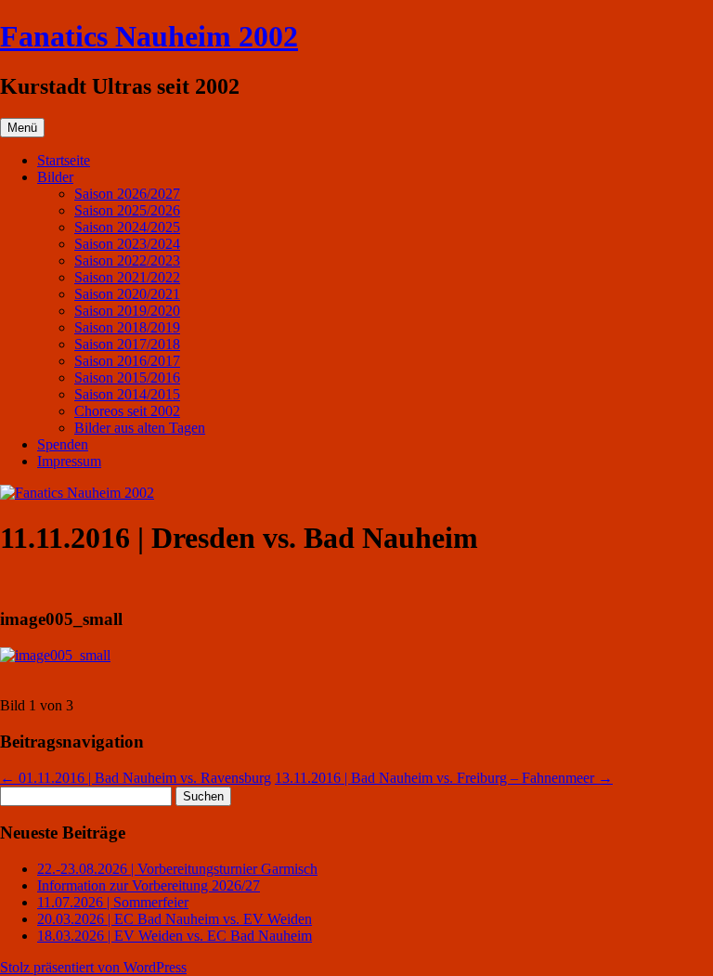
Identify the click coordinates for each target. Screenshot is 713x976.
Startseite (63, 160)
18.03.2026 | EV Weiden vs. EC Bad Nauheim (174, 935)
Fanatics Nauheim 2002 (149, 36)
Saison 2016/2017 (127, 361)
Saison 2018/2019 (127, 327)
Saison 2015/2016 (127, 377)
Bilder (55, 177)
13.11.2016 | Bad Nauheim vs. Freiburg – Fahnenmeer (444, 778)
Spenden (62, 444)
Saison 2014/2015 (127, 394)
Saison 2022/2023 (127, 260)
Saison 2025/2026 (127, 210)
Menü (22, 128)
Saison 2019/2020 (127, 311)
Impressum (69, 461)
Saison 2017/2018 (127, 344)
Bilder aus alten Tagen (139, 428)
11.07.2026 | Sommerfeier (112, 902)
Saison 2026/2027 (127, 194)
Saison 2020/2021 (127, 294)
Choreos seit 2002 (127, 411)
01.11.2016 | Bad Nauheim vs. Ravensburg (135, 778)
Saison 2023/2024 (127, 244)
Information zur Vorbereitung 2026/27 (148, 885)
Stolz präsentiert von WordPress (93, 967)
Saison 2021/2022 (127, 277)
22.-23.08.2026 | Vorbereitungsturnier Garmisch (177, 869)
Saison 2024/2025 (127, 227)
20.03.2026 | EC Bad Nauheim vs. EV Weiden (174, 919)
